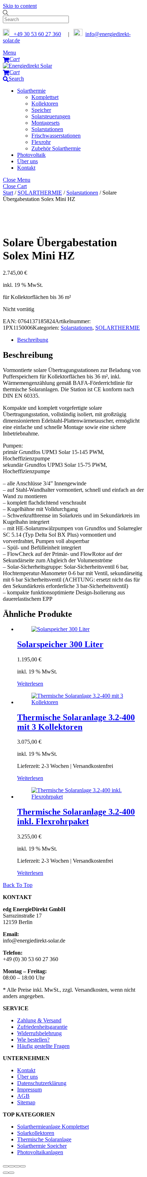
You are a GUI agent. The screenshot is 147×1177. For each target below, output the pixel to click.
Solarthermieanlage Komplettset (53, 1127)
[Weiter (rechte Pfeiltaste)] (11, 1173)
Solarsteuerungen (50, 116)
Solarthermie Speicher (42, 1146)
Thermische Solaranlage (44, 1139)
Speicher (41, 110)
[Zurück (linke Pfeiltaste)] (6, 1173)
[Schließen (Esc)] (23, 1166)
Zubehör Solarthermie (56, 148)
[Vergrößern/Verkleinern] (6, 1166)
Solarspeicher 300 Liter (60, 644)
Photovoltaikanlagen (40, 1152)
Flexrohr (41, 142)
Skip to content (20, 6)
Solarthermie (31, 91)
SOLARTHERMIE (39, 193)
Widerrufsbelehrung (39, 1033)
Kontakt (26, 168)
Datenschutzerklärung (41, 1083)
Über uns (27, 161)
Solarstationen (47, 129)
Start (8, 193)
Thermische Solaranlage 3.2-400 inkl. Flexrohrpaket (76, 816)
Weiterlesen (30, 684)
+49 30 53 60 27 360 (35, 34)
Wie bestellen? (33, 1040)
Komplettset (45, 97)
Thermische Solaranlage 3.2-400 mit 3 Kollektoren (76, 722)
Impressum (29, 1089)
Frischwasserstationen (56, 136)
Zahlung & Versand (39, 1020)
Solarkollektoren (35, 1133)
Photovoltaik (31, 155)
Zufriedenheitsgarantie (42, 1027)
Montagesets (45, 123)
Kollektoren (44, 103)
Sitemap (26, 1102)
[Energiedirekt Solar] (27, 66)
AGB (23, 1096)
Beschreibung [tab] (32, 340)
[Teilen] (17, 1166)
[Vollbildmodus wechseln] (11, 1166)
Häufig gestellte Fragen (43, 1046)
